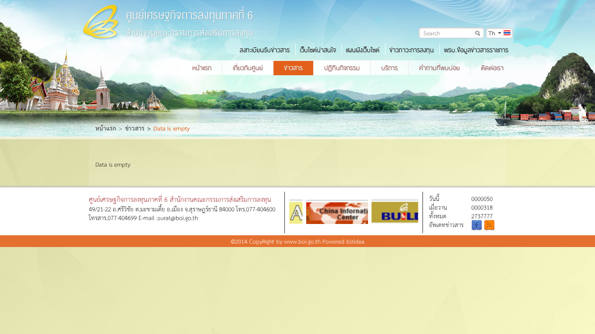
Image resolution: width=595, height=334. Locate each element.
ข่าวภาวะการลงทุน (411, 50)
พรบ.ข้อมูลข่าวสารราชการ (476, 50)
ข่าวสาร (293, 68)
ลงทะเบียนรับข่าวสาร (265, 50)
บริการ (389, 68)
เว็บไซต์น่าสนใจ (318, 50)
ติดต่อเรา (492, 68)
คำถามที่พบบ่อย (439, 68)
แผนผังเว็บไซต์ (362, 50)
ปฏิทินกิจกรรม (342, 68)
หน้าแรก (201, 68)
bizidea (355, 241)
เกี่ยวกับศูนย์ (248, 68)
